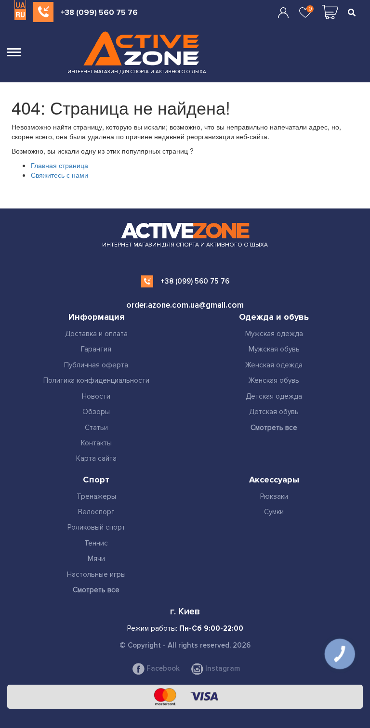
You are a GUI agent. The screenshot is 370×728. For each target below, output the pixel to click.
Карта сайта (96, 458)
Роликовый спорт (96, 527)
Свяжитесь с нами (59, 175)
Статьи (96, 427)
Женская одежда (274, 365)
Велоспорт (96, 511)
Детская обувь (274, 411)
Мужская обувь (274, 349)
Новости (96, 396)
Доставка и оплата (96, 333)
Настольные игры (96, 574)
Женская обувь (274, 380)
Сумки (274, 511)
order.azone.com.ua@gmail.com (185, 305)
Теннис (96, 543)
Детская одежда (274, 396)
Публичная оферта (96, 365)
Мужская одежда (274, 333)
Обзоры (96, 411)
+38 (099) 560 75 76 (99, 12)
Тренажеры (96, 496)
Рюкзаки (274, 496)
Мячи (96, 558)
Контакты (96, 443)
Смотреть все (274, 427)
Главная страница (59, 165)
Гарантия (96, 349)
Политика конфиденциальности (96, 380)
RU (20, 14)
